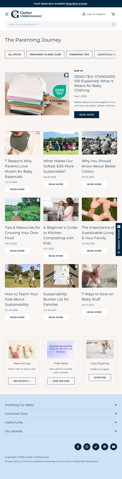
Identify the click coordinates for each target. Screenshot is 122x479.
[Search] (113, 24)
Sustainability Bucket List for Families (56, 299)
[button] (119, 239)
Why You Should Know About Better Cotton (99, 166)
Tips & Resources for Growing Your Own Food (22, 232)
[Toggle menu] (7, 14)
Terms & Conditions (33, 461)
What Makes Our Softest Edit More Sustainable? (58, 166)
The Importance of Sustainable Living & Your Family (98, 232)
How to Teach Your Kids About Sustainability (21, 299)
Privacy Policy (13, 461)
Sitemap (50, 461)
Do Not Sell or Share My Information (77, 461)
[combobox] (61, 24)
